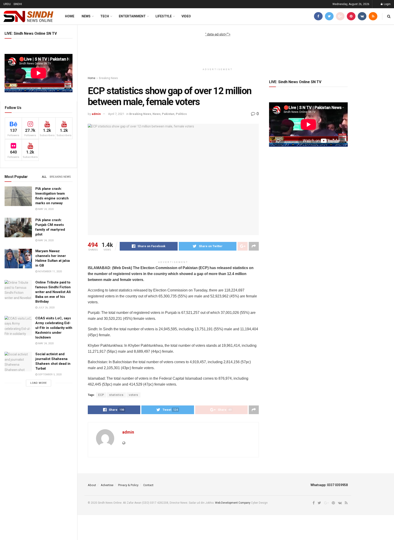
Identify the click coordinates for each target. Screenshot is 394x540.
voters (133, 395)
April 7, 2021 (116, 114)
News (86, 16)
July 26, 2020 (45, 307)
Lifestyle (164, 16)
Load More (38, 382)
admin (96, 114)
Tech (104, 16)
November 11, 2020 (49, 271)
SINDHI (17, 4)
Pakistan (168, 114)
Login (387, 4)
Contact (148, 485)
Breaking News (60, 176)
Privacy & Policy (128, 485)
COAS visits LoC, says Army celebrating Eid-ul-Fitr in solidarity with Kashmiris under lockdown (53, 327)
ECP (101, 395)
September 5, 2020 (49, 374)
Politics (181, 114)
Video (186, 16)
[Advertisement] (217, 47)
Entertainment (132, 16)
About (92, 485)
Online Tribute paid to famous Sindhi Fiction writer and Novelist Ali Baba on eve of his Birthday (53, 292)
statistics (116, 395)
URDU (7, 4)
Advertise (107, 485)
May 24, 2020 (45, 209)
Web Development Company (232, 502)
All (44, 176)
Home (69, 16)
